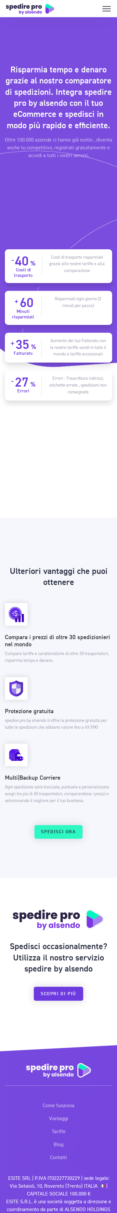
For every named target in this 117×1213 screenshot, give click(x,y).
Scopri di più (58, 993)
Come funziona (58, 1105)
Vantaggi (58, 1118)
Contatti (58, 1157)
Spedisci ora (58, 832)
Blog (58, 1144)
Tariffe (59, 1131)
